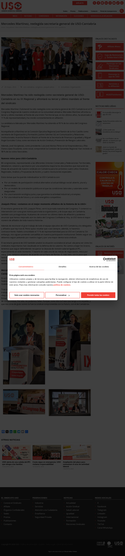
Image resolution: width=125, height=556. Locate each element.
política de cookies (61, 285)
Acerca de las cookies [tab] (99, 266)
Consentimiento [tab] (26, 266)
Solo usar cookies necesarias (26, 295)
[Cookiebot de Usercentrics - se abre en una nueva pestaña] (105, 259)
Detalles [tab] (62, 266)
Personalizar (61, 295)
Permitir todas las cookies (98, 295)
